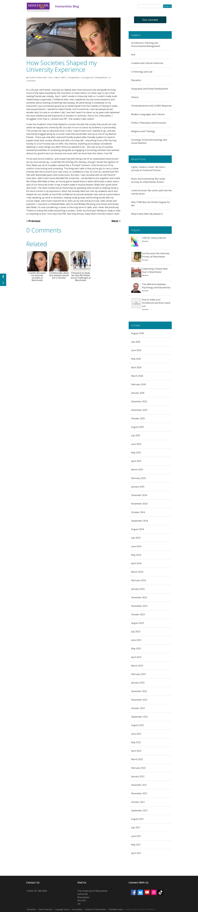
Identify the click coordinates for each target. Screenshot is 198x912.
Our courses (150, 20)
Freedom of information (95, 909)
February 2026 (138, 384)
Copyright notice (62, 909)
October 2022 (138, 708)
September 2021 (139, 810)
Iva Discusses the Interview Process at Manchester (155, 255)
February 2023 (138, 674)
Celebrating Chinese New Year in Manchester (155, 270)
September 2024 (139, 520)
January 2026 (137, 392)
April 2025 (136, 461)
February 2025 (138, 478)
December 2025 (139, 401)
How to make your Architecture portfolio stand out (156, 303)
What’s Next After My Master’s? (147, 213)
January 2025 (137, 486)
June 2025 (136, 444)
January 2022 (137, 776)
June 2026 (136, 350)
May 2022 (136, 742)
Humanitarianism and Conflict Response (151, 105)
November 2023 (139, 605)
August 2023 (137, 623)
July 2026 (135, 341)
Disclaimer (31, 909)
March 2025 (137, 469)
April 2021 (136, 853)
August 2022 (137, 725)
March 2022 (137, 759)
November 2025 (139, 409)
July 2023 (135, 631)
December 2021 (139, 784)
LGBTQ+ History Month (154, 237)
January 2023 (137, 682)
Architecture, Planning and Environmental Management (145, 44)
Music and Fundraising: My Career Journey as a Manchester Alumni (148, 180)
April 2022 (136, 750)
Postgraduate (74, 77)
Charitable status (115, 909)
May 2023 (136, 648)
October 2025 (138, 418)
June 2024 (136, 546)
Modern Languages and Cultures (148, 114)
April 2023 (136, 657)
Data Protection (45, 909)
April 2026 (136, 367)
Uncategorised (87, 77)
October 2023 (138, 614)
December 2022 (139, 691)
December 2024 (139, 495)
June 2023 (136, 640)
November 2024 (139, 503)
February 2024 (138, 580)
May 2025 (136, 452)
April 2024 (136, 563)
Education (136, 80)
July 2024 (135, 537)
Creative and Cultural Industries (147, 63)
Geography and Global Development (149, 88)
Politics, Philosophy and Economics (148, 122)
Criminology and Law (141, 71)
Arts (133, 54)
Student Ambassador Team (41, 77)
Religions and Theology (143, 131)
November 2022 (139, 699)
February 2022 (138, 767)
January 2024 (137, 588)
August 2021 (137, 819)
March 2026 (137, 375)
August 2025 (137, 426)
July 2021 (135, 827)
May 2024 (136, 554)
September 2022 (139, 716)
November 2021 (139, 793)
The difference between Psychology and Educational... (156, 286)
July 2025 (135, 435)
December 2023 (139, 597)
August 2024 (137, 529)
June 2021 (136, 836)
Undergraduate (100, 77)
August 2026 (137, 333)
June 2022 (136, 733)
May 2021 (136, 844)
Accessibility (77, 909)
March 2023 (137, 665)
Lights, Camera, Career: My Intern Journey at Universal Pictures (148, 168)
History (135, 97)
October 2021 (138, 802)
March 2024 (137, 571)
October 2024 (138, 512)
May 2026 (136, 358)
